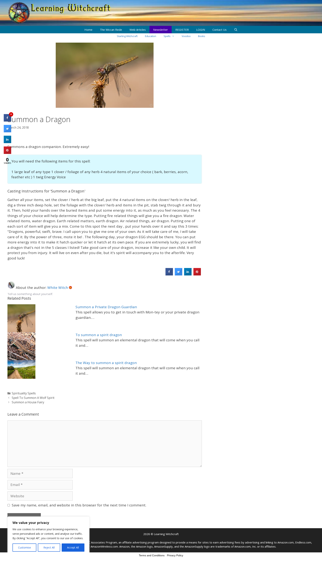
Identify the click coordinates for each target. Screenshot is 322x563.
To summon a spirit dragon (98, 334)
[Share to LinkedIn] (188, 274)
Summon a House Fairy (28, 402)
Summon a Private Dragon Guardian (106, 306)
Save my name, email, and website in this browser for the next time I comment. (79, 505)
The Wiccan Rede (111, 29)
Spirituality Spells (24, 393)
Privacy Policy (175, 555)
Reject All (49, 547)
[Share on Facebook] (169, 274)
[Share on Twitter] (178, 274)
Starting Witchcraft (127, 36)
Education (150, 36)
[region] (48, 536)
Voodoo (186, 36)
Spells (167, 36)
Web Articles (138, 29)
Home (88, 29)
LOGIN (200, 29)
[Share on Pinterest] (197, 274)
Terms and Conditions (152, 555)
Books (201, 36)
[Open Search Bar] (235, 29)
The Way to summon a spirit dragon (106, 362)
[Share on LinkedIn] (7, 142)
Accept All (73, 547)
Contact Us (219, 29)
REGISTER (182, 29)
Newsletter (160, 29)
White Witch (58, 287)
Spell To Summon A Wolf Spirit (33, 398)
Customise (24, 547)
